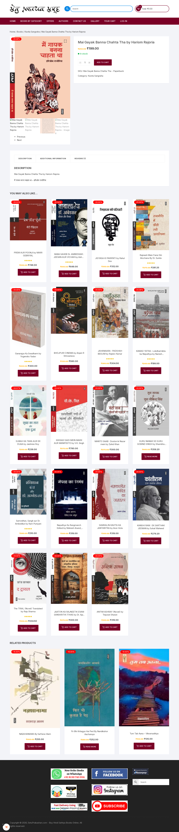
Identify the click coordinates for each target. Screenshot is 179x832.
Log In (123, 21)
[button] (65, 41)
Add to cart (103, 62)
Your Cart (110, 21)
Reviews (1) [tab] (80, 158)
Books (20, 32)
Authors (63, 21)
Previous (21, 136)
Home (13, 21)
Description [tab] (25, 158)
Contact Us (79, 21)
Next (19, 140)
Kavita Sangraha (32, 32)
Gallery (95, 21)
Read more (152, 456)
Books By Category (31, 21)
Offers (50, 21)
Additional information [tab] (53, 158)
